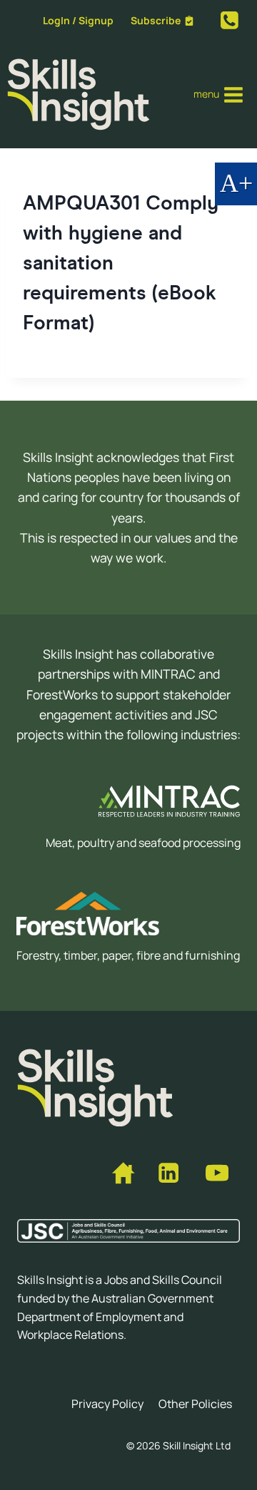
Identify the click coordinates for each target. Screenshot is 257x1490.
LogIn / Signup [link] (78, 20)
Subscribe (156, 20)
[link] (229, 20)
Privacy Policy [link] (107, 1404)
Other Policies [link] (195, 1404)
